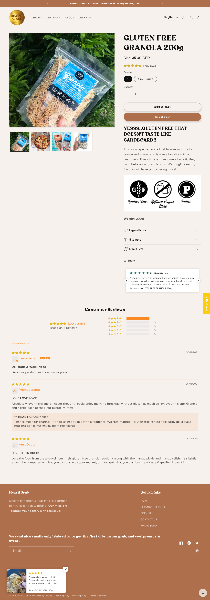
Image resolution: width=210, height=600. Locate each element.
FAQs (143, 500)
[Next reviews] (198, 281)
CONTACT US (148, 519)
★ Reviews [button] (207, 303)
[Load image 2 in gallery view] (40, 141)
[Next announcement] (162, 3)
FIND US (145, 513)
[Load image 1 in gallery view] (19, 141)
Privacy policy (79, 595)
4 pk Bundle (145, 78)
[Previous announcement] (47, 3)
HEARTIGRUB (24, 595)
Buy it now (162, 117)
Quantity (129, 86)
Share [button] (131, 260)
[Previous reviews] (126, 281)
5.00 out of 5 (77, 323)
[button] (37, 17)
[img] (21, 352)
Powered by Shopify (42, 595)
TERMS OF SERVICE (153, 507)
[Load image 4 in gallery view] (83, 141)
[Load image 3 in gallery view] (62, 141)
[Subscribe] (70, 551)
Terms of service (97, 595)
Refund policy (149, 525)
